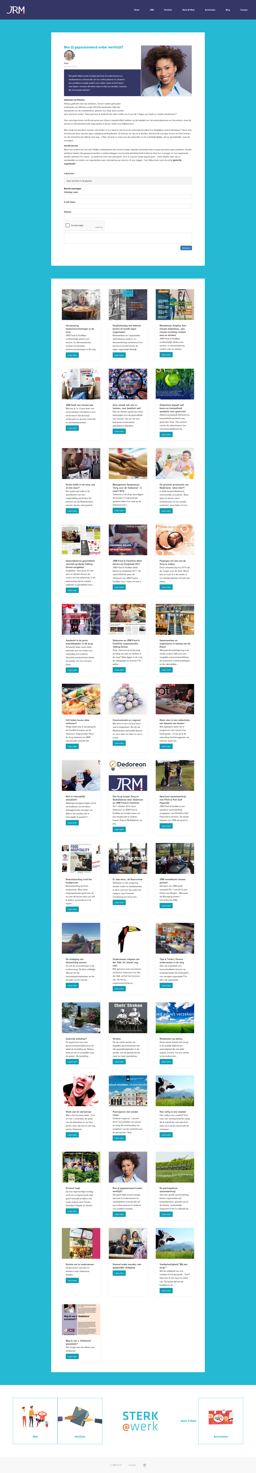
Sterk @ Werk (188, 9)
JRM (152, 9)
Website (67, 211)
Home (136, 9)
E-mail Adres (69, 202)
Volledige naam (71, 192)
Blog (228, 9)
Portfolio (168, 9)
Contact (244, 9)
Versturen (186, 248)
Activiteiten (210, 9)
